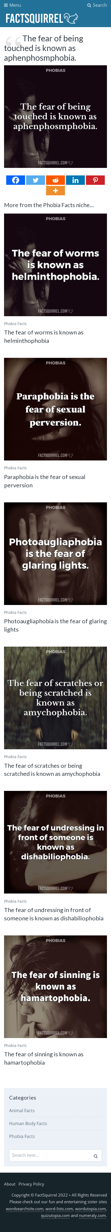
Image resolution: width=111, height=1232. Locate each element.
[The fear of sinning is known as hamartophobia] (55, 986)
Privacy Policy (31, 1184)
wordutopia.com (90, 1208)
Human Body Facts (28, 1123)
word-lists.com (59, 1208)
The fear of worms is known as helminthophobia (44, 336)
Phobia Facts (15, 323)
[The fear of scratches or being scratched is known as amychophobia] (55, 698)
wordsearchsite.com (24, 1208)
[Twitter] (35, 180)
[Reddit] (55, 180)
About (9, 1184)
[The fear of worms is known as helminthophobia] (55, 265)
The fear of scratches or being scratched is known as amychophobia (52, 769)
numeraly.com (92, 1215)
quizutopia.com (55, 1215)
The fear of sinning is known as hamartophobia (44, 1058)
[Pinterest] (95, 180)
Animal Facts (22, 1111)
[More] (55, 190)
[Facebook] (15, 180)
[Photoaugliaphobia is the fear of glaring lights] (55, 553)
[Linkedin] (75, 180)
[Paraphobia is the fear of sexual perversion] (55, 409)
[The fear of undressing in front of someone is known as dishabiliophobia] (55, 842)
